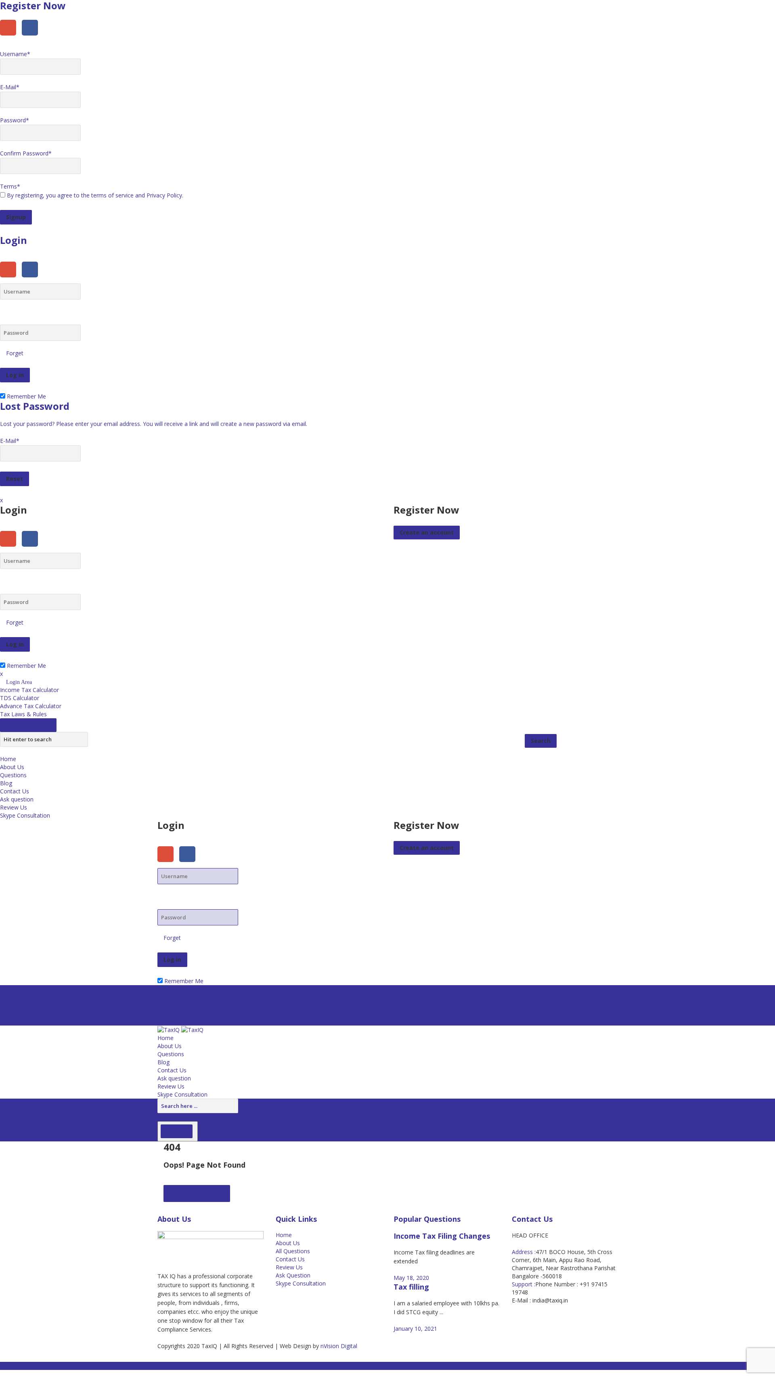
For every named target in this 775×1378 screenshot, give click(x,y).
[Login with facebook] (32, 37)
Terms (10, 186)
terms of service (112, 195)
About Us (12, 767)
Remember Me (25, 396)
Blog (6, 783)
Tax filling (411, 1287)
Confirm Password (26, 153)
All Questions (293, 1251)
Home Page (197, 1193)
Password (14, 120)
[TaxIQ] (180, 1029)
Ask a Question (28, 725)
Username (15, 54)
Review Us (13, 807)
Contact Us (14, 791)
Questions (13, 775)
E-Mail (9, 87)
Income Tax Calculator (29, 690)
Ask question (17, 799)
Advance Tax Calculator (30, 706)
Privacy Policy (164, 195)
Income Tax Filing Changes (442, 1236)
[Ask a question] (2, 1374)
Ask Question (293, 1275)
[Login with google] (11, 37)
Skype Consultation (25, 815)
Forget (14, 353)
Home (8, 759)
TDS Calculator (19, 698)
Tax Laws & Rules (23, 714)
